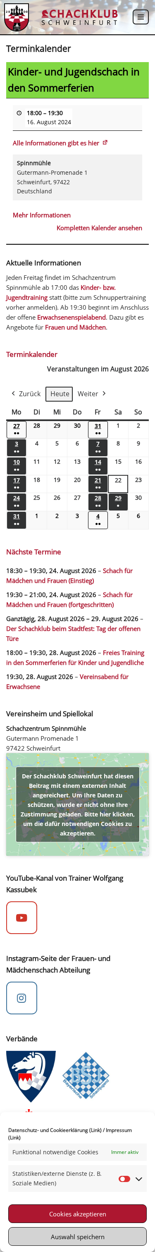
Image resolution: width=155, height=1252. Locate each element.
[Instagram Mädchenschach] (21, 998)
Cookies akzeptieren (77, 1214)
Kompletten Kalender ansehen (99, 228)
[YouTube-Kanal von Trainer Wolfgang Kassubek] (21, 917)
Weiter (88, 393)
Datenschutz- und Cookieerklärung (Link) (55, 1130)
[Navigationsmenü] (141, 17)
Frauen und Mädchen (75, 327)
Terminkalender (31, 354)
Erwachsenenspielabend (71, 317)
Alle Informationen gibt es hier (56, 143)
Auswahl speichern (78, 1237)
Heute (59, 393)
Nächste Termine (33, 551)
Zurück (30, 393)
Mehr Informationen (42, 215)
